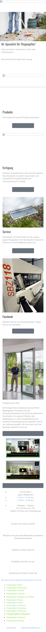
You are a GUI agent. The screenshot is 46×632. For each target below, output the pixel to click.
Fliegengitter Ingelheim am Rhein (20, 597)
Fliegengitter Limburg (15, 593)
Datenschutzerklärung (30, 628)
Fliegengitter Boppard (18, 614)
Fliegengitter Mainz (14, 585)
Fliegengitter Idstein (14, 602)
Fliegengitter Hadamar (16, 617)
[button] (23, 87)
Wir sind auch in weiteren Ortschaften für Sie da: (21, 580)
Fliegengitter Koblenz (15, 590)
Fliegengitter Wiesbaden (16, 588)
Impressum (11, 628)
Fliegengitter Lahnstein (16, 605)
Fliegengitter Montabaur (16, 608)
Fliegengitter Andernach (16, 611)
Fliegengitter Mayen (14, 600)
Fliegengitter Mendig (15, 621)
